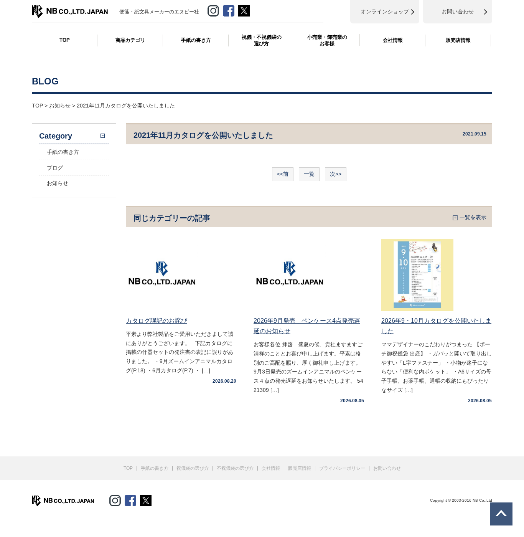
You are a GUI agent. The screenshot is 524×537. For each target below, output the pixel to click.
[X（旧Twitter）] (244, 9)
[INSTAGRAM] (213, 9)
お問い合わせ (387, 468)
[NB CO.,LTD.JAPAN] (70, 9)
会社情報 (393, 40)
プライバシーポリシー (342, 468)
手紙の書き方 (196, 40)
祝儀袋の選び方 (192, 468)
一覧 (309, 174)
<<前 (282, 174)
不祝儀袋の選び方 (235, 468)
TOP (64, 40)
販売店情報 (458, 40)
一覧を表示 (473, 217)
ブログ (55, 168)
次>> (335, 174)
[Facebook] (228, 9)
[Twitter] (146, 499)
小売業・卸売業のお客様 (327, 40)
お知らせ (57, 183)
